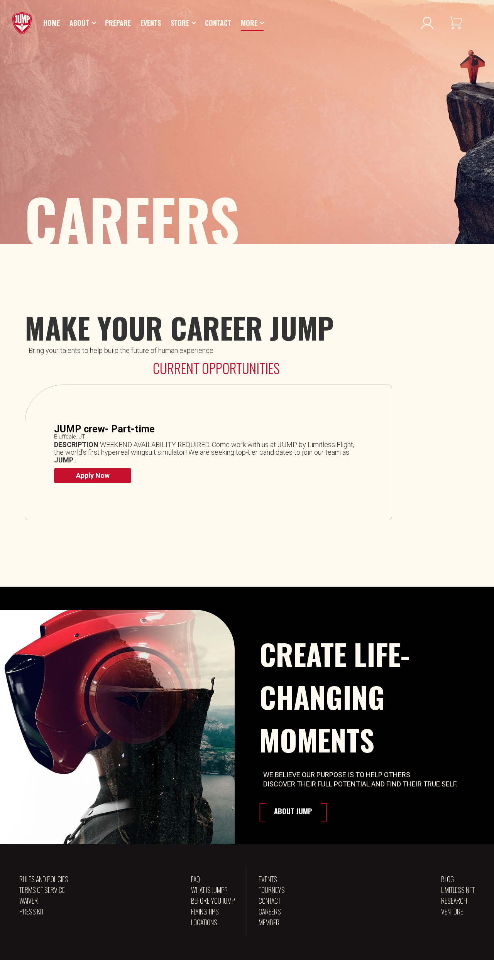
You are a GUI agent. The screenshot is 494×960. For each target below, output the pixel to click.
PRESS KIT (31, 911)
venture (452, 911)
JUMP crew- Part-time (104, 429)
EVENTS (268, 879)
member (269, 922)
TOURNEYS (272, 890)
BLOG (447, 879)
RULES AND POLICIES (43, 879)
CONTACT (270, 900)
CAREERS (270, 911)
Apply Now (93, 475)
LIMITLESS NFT (458, 890)
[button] (83, 23)
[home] (22, 23)
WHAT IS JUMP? (209, 890)
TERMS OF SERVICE (42, 890)
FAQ (195, 879)
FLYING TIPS (205, 911)
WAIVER (28, 900)
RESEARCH (454, 900)
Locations (204, 922)
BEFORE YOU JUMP (213, 900)
